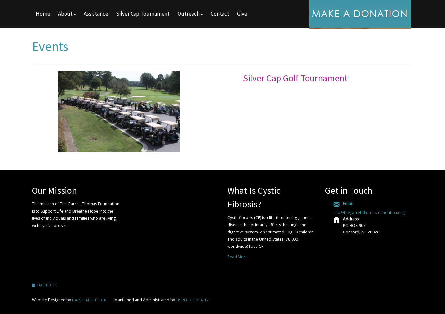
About (65, 13)
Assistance (96, 13)
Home (43, 13)
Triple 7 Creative (193, 300)
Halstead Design (89, 300)
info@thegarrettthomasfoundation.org (369, 212)
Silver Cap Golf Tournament (296, 78)
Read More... (239, 257)
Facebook (46, 285)
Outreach (189, 13)
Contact (220, 13)
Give (242, 13)
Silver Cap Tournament (143, 13)
